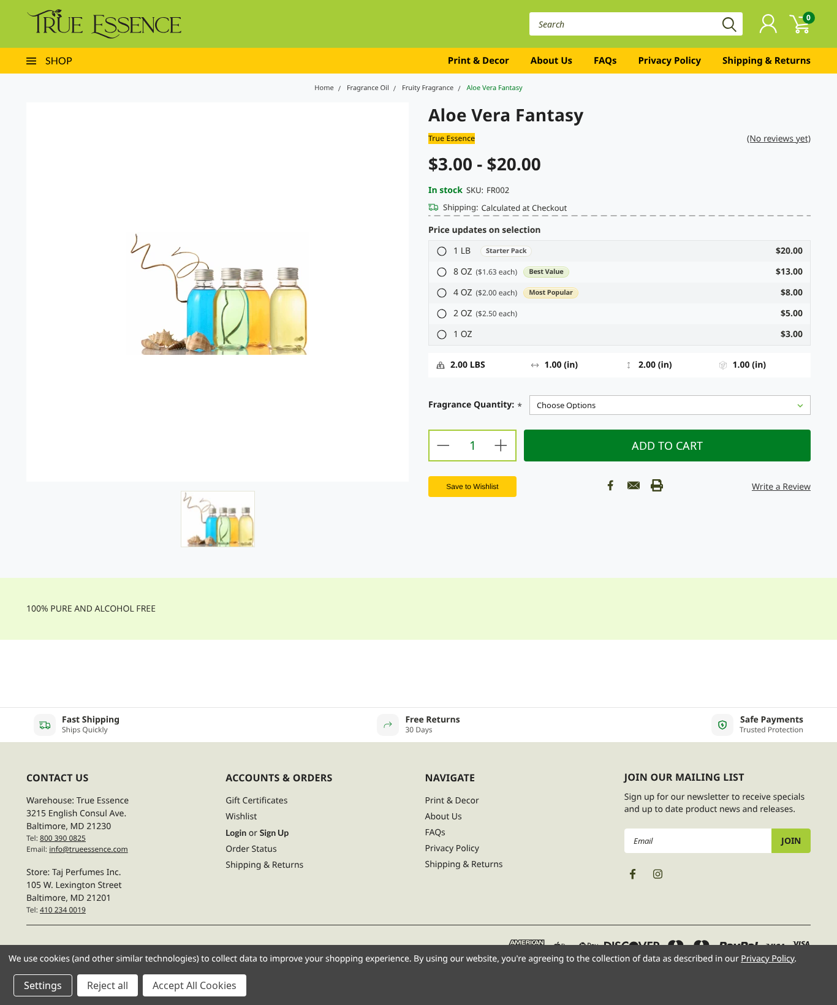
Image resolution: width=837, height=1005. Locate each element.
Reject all (107, 985)
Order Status (250, 849)
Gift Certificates (256, 800)
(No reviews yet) (779, 139)
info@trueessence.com (88, 849)
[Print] (657, 485)
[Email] (633, 485)
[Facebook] (610, 485)
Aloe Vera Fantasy (494, 88)
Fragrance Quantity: (475, 405)
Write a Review (781, 487)
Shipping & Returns (766, 61)
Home (323, 88)
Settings (43, 985)
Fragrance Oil (368, 88)
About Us (551, 61)
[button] (619, 251)
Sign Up (274, 832)
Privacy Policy (669, 61)
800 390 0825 (63, 838)
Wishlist (241, 816)
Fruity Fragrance (427, 88)
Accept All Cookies (195, 985)
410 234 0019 (63, 909)
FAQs (605, 61)
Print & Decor (478, 61)
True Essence (451, 138)
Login (235, 832)
